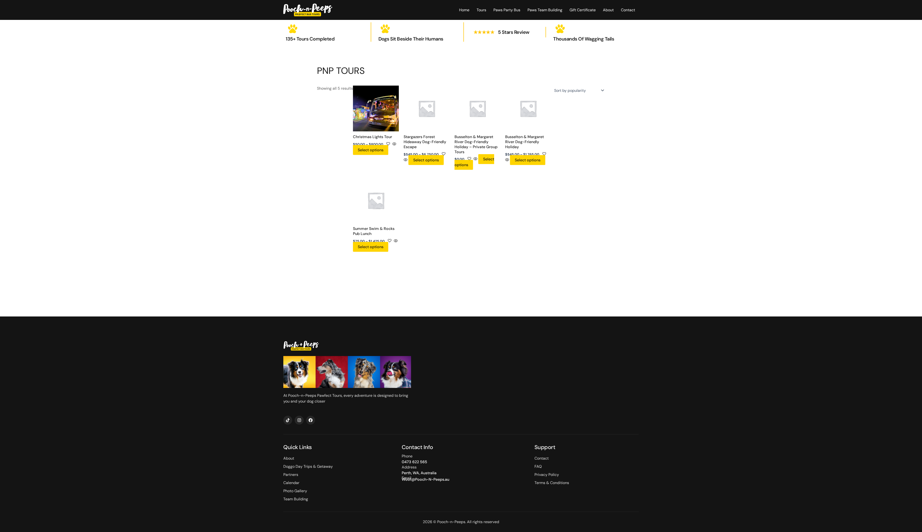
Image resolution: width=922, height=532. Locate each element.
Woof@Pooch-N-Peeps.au (425, 479)
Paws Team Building (545, 9)
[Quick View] (393, 144)
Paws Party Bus (506, 9)
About (608, 9)
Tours (481, 9)
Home (464, 9)
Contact (628, 9)
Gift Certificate (583, 9)
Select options (370, 149)
